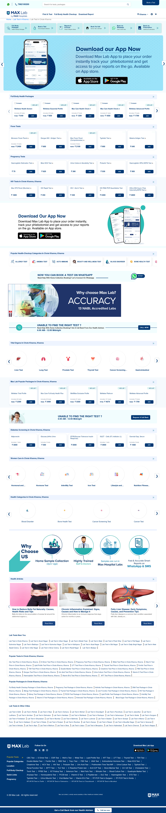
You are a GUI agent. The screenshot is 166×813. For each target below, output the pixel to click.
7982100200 (23, 4)
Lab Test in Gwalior (105, 718)
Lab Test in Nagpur (148, 725)
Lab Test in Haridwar (61, 715)
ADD (32, 116)
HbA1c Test (66, 757)
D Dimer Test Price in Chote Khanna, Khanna (57, 662)
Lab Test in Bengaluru (95, 725)
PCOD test (63, 774)
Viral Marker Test (65, 778)
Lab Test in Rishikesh (79, 715)
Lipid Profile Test (93, 757)
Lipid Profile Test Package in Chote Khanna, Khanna (120, 694)
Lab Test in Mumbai (53, 718)
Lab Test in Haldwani (23, 722)
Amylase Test (32, 774)
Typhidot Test (32, 778)
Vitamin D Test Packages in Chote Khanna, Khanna (55, 697)
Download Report (86, 14)
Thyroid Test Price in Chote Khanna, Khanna (120, 665)
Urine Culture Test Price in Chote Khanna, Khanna (112, 672)
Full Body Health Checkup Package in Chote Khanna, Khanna (31, 687)
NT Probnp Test (56, 771)
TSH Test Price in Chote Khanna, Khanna (43, 669)
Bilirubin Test (101, 771)
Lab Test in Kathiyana (72, 644)
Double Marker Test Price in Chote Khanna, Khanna (79, 669)
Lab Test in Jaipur (78, 725)
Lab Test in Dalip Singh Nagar (131, 644)
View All (153, 96)
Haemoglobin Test (118, 774)
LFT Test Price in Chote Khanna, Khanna (87, 665)
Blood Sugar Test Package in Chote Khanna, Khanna (135, 697)
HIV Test (56, 764)
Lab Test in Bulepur (89, 648)
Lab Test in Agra (32, 725)
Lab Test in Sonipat (121, 718)
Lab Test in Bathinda (70, 718)
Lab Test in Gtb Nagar (110, 644)
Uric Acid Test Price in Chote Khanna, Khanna (75, 672)
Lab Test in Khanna (21, 19)
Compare (19, 103)
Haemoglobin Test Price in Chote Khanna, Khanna (42, 675)
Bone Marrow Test (111, 768)
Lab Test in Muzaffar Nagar (125, 722)
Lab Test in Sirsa (63, 725)
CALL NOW (144, 327)
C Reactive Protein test (77, 768)
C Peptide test (91, 774)
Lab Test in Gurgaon (149, 715)
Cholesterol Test (141, 768)
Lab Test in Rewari (106, 722)
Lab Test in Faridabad (17, 718)
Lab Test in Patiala (40, 722)
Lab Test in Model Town (79, 641)
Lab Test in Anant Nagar (39, 641)
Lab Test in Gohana (62, 712)
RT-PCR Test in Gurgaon (103, 778)
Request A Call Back (140, 417)
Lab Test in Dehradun (43, 715)
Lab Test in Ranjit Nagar (70, 648)
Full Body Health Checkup (65, 14)
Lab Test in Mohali (78, 712)
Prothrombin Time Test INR (102, 764)
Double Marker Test (34, 761)
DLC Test (104, 774)
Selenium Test (71, 771)
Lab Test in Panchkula (115, 712)
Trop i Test (73, 761)
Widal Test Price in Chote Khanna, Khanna (128, 662)
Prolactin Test (68, 764)
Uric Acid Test (82, 764)
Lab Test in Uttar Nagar (30, 648)
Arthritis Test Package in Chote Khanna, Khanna (112, 687)
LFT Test (116, 757)
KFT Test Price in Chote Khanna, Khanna (116, 675)
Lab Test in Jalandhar (133, 712)
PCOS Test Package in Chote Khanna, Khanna (82, 694)
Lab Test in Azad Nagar (91, 644)
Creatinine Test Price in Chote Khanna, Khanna (118, 669)
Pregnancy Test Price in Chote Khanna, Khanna (93, 662)
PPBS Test (42, 771)
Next (157, 110)
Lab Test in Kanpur (90, 722)
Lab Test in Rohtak (31, 712)
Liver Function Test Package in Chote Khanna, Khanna (117, 691)
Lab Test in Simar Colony (50, 648)
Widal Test (79, 757)
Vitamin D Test (77, 774)
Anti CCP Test (95, 768)
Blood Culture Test (116, 771)
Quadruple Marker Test (136, 771)
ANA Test (95, 761)
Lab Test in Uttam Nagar (59, 641)
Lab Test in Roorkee (72, 722)
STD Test (133, 774)
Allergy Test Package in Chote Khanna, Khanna (41, 691)
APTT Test (50, 768)
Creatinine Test (33, 764)
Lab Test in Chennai (132, 725)
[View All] (153, 96)
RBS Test (62, 761)
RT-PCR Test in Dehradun (57, 781)
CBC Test (30, 757)
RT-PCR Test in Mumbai (107, 781)
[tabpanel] (83, 63)
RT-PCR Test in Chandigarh (83, 781)
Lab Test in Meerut (138, 718)
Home (8, 19)
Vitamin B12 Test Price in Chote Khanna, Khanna (80, 675)
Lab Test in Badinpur (31, 644)
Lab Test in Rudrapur (97, 715)
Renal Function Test (35, 768)
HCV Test (46, 764)
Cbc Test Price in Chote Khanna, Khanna (24, 662)
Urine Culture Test (124, 764)
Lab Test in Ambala (16, 725)
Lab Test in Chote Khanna (18, 641)
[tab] (15, 758)
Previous (9, 112)
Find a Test (47, 14)
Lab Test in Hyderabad (114, 725)
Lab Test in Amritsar (25, 715)
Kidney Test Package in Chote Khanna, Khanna (45, 694)
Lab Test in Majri (96, 641)
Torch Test (31, 771)
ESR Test (55, 757)
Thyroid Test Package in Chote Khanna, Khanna (77, 691)
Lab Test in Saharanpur (115, 715)
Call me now (105, 810)
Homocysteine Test (48, 774)
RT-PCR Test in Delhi (35, 781)
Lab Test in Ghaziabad (35, 718)
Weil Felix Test (86, 771)
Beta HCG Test (134, 761)
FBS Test (84, 761)
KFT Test (106, 757)
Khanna (143, 14)
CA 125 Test (127, 768)
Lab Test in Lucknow (88, 718)
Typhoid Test (139, 764)
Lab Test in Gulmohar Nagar (51, 644)
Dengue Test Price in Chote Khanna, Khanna (40, 672)
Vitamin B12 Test (82, 778)
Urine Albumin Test (48, 778)
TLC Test (61, 768)
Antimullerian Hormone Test (113, 761)
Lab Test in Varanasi (144, 722)
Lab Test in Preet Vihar (113, 641)
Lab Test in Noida (132, 715)
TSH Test (140, 757)
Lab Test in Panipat (56, 722)
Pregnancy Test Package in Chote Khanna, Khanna (74, 687)
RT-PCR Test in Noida (125, 778)
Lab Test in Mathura (47, 725)
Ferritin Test (50, 761)
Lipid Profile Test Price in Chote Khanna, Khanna (51, 665)
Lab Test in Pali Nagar (132, 641)
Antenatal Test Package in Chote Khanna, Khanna (94, 697)
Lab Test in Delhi (15, 712)
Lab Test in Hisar (46, 712)
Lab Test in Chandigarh (95, 712)
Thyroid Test (129, 757)
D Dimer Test (43, 757)
